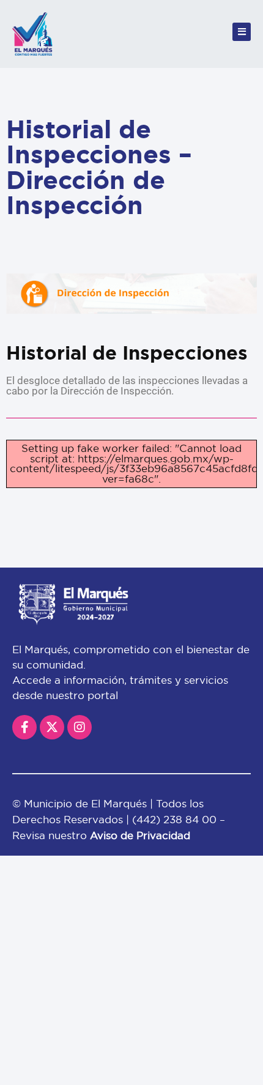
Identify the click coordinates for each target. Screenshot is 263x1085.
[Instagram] (79, 727)
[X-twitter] (52, 727)
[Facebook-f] (24, 727)
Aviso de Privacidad (140, 835)
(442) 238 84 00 (176, 819)
